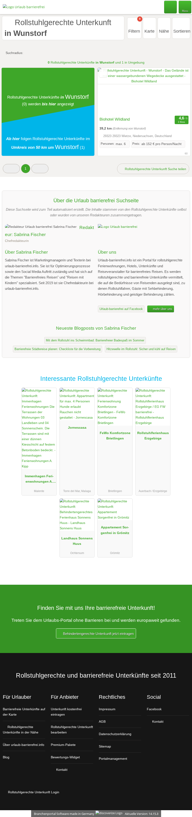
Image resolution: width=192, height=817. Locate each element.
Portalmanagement (113, 758)
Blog (6, 757)
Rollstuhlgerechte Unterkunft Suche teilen (155, 169)
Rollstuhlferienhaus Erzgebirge (153, 435)
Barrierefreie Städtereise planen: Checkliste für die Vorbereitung (57, 349)
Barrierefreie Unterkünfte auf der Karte (24, 711)
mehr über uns (162, 309)
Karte (149, 31)
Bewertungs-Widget (65, 757)
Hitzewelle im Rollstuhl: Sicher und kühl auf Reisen (141, 349)
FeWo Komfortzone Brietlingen (115, 435)
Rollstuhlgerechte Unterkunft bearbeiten (72, 729)
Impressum (107, 709)
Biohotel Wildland (115, 119)
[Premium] (182, 382)
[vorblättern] (178, 91)
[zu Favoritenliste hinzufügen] (103, 73)
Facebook (154, 709)
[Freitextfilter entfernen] (171, 7)
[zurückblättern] (109, 91)
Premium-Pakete (63, 745)
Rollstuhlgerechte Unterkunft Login (33, 792)
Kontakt (61, 769)
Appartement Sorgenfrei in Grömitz (115, 529)
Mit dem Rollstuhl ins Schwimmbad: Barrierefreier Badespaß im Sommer (95, 340)
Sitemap (105, 746)
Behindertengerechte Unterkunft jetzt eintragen (98, 634)
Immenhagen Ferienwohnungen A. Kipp (39, 479)
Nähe (164, 31)
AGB (102, 721)
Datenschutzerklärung (115, 734)
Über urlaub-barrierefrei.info (23, 745)
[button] (11, 168)
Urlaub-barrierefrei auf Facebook (121, 309)
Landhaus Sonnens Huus (77, 541)
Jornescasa (77, 427)
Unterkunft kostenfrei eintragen (66, 711)
